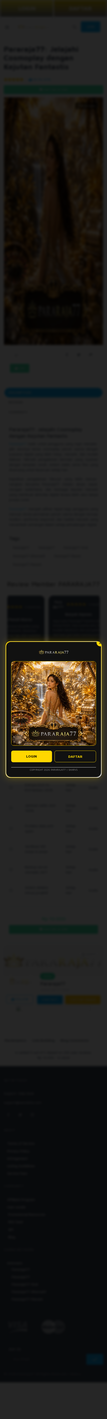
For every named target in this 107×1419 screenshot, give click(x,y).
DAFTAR (75, 756)
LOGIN (31, 756)
